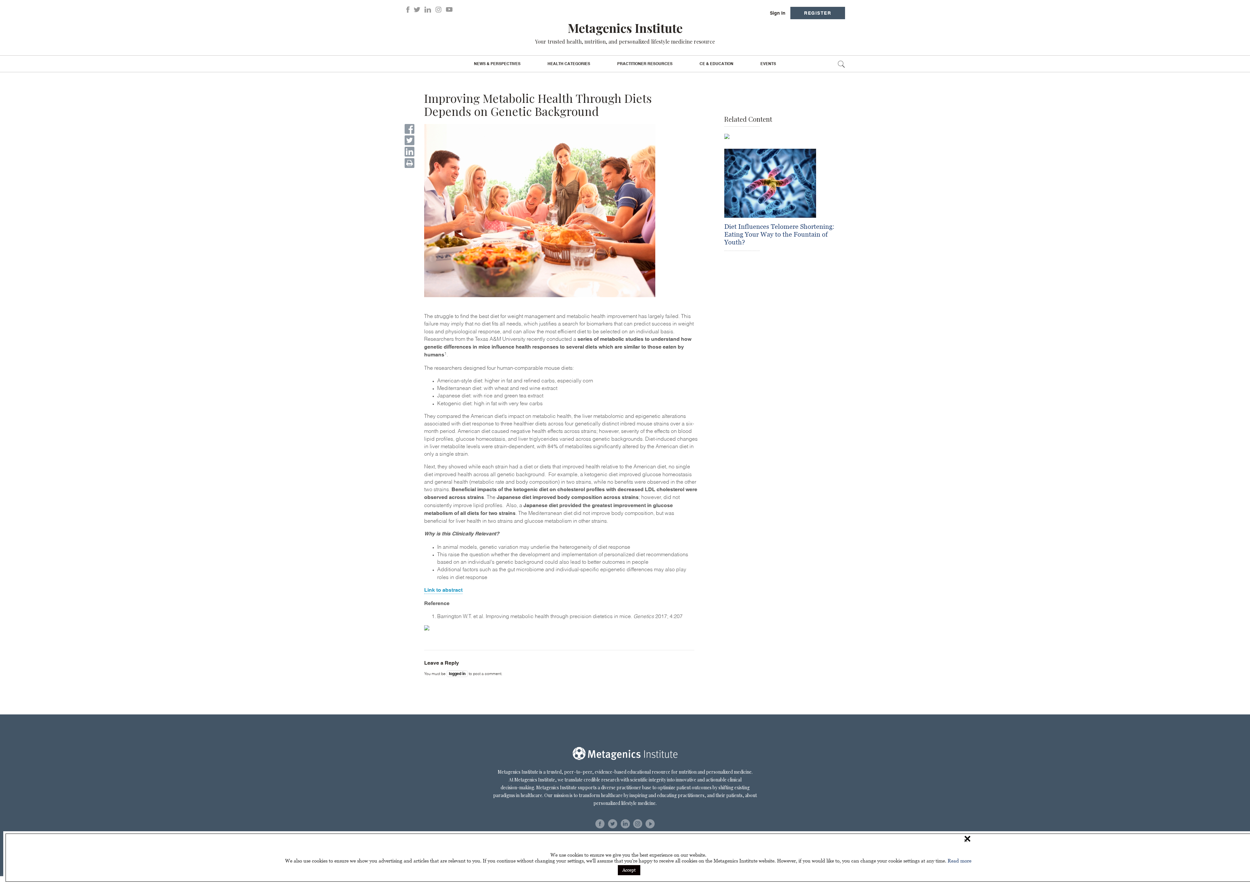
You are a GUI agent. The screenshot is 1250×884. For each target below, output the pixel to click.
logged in (457, 673)
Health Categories (569, 64)
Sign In (777, 13)
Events (768, 64)
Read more (959, 860)
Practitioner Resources (645, 64)
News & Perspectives (497, 64)
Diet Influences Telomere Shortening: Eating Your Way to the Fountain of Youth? (779, 234)
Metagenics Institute (625, 28)
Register (817, 13)
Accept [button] (629, 870)
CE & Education (716, 64)
